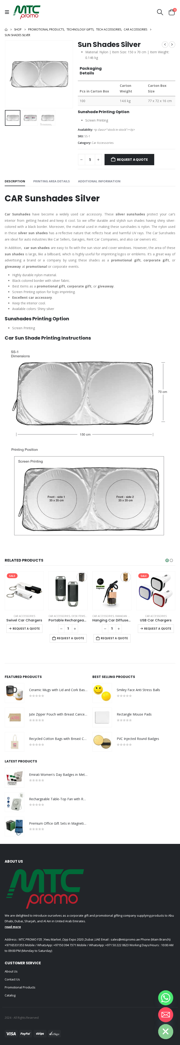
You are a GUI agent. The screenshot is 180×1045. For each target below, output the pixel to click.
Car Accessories (103, 143)
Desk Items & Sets (38, 616)
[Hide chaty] (165, 1031)
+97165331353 (14, 945)
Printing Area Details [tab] (51, 181)
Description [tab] (15, 181)
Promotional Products (20, 987)
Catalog (10, 995)
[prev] (165, 44)
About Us (11, 971)
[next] (172, 44)
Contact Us (12, 979)
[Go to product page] (24, 590)
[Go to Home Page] (6, 29)
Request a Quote (132, 159)
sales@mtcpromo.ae (125, 939)
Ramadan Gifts (80, 616)
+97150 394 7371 (64, 945)
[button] (8, 12)
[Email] (165, 1014)
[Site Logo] (27, 12)
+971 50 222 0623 (117, 945)
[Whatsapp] (165, 997)
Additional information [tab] (99, 181)
